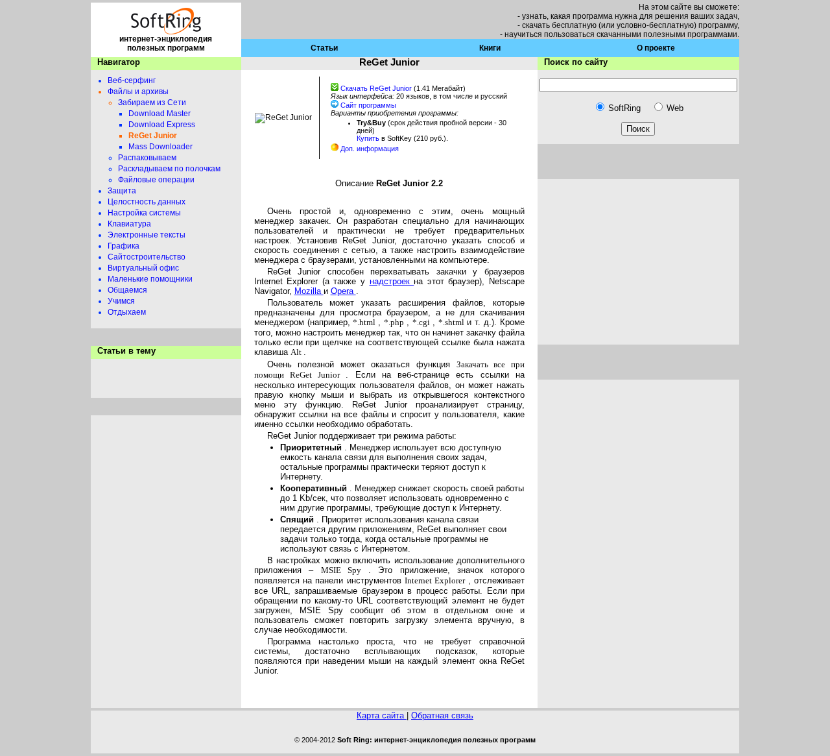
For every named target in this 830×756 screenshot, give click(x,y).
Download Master (159, 113)
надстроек (392, 281)
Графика (123, 245)
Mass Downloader (160, 146)
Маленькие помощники (150, 279)
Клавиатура (129, 223)
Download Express (161, 124)
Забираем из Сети (152, 102)
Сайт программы (368, 105)
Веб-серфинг (132, 80)
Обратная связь (442, 715)
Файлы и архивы (138, 91)
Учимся (121, 301)
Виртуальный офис (143, 268)
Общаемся (127, 290)
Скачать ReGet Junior (377, 88)
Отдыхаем (127, 312)
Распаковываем (147, 157)
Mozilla (309, 291)
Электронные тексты (146, 234)
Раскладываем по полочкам (169, 168)
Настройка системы (144, 212)
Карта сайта (382, 715)
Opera (343, 291)
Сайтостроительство (146, 257)
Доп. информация (369, 148)
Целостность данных (146, 201)
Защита (122, 190)
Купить (369, 138)
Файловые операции (156, 179)
